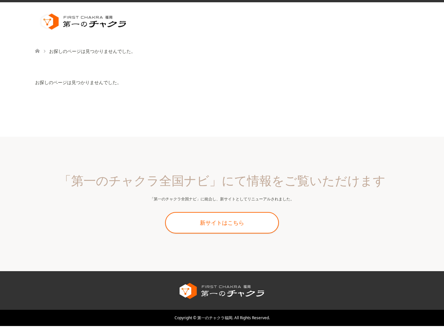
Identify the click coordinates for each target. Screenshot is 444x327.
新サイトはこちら (222, 222)
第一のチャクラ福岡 (214, 318)
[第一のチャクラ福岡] (132, 21)
